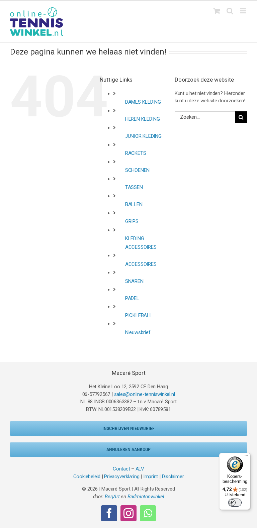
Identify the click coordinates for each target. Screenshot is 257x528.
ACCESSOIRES (141, 264)
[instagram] (128, 513)
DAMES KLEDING (143, 102)
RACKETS (135, 153)
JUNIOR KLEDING (143, 136)
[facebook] (109, 513)
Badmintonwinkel (145, 497)
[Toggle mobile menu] (243, 10)
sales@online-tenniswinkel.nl (144, 394)
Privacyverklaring (121, 476)
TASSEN (134, 187)
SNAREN (134, 281)
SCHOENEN (137, 170)
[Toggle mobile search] (230, 10)
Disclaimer (173, 476)
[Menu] (246, 457)
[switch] (235, 503)
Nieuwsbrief (138, 332)
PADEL (132, 298)
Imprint (150, 476)
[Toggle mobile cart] (216, 10)
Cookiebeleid (86, 476)
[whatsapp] (148, 513)
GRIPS (132, 221)
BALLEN (134, 204)
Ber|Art (112, 497)
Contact (121, 469)
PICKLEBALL (138, 315)
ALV (140, 469)
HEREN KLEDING (142, 119)
